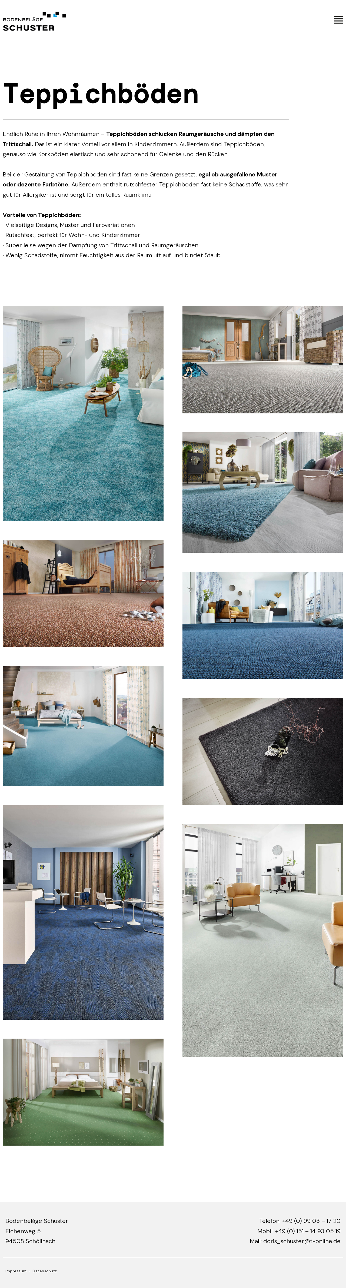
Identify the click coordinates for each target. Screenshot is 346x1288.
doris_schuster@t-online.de (302, 1241)
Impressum (16, 1271)
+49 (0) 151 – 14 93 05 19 (308, 1231)
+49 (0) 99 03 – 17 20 (311, 1221)
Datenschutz (44, 1271)
